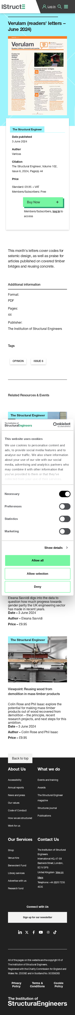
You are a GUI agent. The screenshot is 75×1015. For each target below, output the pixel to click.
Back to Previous (23, 12)
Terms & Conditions (37, 984)
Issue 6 (38, 361)
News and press (16, 795)
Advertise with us (17, 880)
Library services (16, 873)
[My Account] (44, 6)
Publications (44, 815)
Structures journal (47, 808)
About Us (17, 769)
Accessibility (14, 779)
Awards (42, 787)
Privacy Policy (16, 984)
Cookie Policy (58, 984)
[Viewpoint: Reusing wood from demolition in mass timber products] (37, 661)
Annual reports (16, 787)
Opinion (18, 361)
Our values (13, 802)
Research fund (15, 888)
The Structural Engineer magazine (50, 798)
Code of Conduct (17, 810)
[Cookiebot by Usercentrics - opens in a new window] (53, 424)
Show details (53, 547)
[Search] (59, 6)
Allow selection (37, 573)
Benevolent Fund (17, 865)
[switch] (64, 506)
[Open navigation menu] (66, 6)
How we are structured (20, 818)
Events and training (48, 779)
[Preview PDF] (37, 75)
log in (56, 211)
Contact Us (48, 839)
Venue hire (13, 857)
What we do (49, 769)
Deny (37, 586)
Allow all (38, 560)
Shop (11, 850)
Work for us (14, 825)
